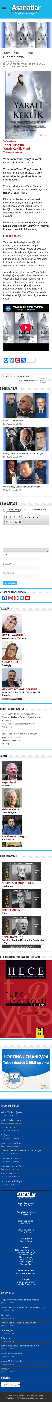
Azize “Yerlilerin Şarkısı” (12, 1112)
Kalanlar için (6, 1338)
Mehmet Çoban (11, 809)
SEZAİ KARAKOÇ (12, 937)
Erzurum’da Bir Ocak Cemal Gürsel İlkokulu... (21, 693)
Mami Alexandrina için (11, 1158)
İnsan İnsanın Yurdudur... (15, 638)
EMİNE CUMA (10, 662)
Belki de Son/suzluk (10, 1173)
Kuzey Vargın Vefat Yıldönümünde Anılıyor (23, 453)
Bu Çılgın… (6, 1135)
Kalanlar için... (9, 839)
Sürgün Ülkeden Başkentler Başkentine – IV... (23, 941)
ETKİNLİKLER (28, 64)
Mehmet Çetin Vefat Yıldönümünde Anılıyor (21, 1150)
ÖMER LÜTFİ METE (14, 910)
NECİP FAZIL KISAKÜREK (18, 883)
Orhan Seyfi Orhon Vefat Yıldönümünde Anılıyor (23, 1307)
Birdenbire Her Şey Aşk (12, 1166)
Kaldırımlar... (8, 886)
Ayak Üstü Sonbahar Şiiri (17, 375)
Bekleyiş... (7, 665)
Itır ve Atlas (6, 1315)
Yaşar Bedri (9, 782)
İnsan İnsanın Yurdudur (11, 1353)
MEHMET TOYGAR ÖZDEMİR (20, 689)
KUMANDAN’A (8, 1127)
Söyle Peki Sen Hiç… (11, 1120)
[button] (7, 517)
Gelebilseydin (7, 1330)
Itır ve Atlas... (8, 785)
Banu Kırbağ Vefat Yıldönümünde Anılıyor (20, 1345)
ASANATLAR (13, 64)
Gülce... (6, 913)
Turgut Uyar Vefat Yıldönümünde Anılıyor (20, 1299)
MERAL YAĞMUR (12, 635)
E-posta (7, 564)
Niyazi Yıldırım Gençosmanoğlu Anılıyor (19, 1322)
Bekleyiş (5, 1368)
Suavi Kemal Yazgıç (14, 836)
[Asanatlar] (25, 8)
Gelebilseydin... (10, 812)
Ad (5, 555)
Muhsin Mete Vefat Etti (13, 420)
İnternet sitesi (9, 573)
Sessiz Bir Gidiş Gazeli (11, 1143)
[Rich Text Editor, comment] (26, 536)
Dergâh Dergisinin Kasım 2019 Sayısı (32, 380)
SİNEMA (40, 64)
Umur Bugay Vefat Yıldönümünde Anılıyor (22, 486)
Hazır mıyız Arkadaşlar (11, 1181)
